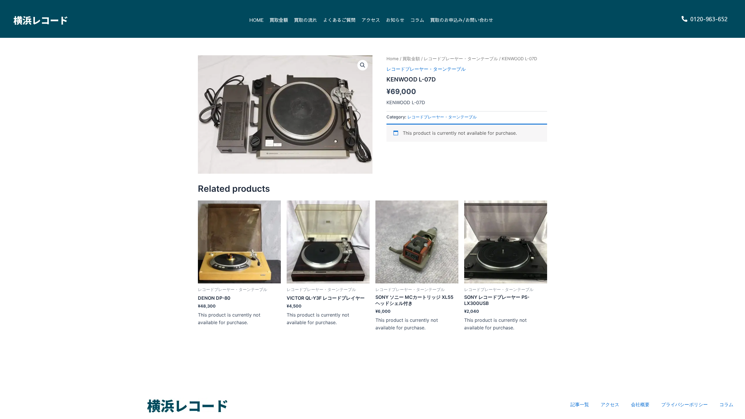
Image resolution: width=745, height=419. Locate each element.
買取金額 (278, 20)
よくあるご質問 (339, 20)
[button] (362, 65)
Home (392, 58)
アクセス (370, 20)
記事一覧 (579, 404)
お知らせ (395, 20)
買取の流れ (305, 20)
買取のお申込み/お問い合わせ (461, 20)
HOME (256, 20)
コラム (417, 20)
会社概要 (640, 404)
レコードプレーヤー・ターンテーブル (461, 58)
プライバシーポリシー (684, 404)
